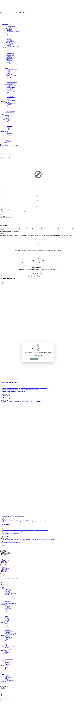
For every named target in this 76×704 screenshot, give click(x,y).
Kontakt (3, 567)
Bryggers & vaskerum (9, 659)
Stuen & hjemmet (8, 657)
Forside (1, 145)
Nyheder (4, 681)
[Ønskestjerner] (24, 521)
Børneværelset (7, 654)
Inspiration (4, 559)
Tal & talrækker (8, 590)
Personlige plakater (6, 627)
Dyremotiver (7, 618)
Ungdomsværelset (8, 655)
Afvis (42, 358)
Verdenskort (7, 594)
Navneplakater (7, 591)
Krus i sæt (7, 679)
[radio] (38, 174)
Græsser (6, 624)
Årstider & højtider (5, 665)
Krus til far (7, 676)
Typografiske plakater (9, 641)
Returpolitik (4, 569)
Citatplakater (7, 636)
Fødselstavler (7, 592)
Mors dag (6, 673)
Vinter (6, 669)
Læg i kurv (29, 215)
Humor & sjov (7, 638)
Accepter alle (33, 358)
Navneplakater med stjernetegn (10, 593)
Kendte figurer (7, 598)
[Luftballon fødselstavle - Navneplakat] (24, 389)
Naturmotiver (4, 615)
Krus (3, 674)
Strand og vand (7, 621)
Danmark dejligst (8, 608)
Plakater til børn (8, 145)
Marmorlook (7, 612)
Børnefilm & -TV (8, 662)
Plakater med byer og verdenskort (8, 646)
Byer (6, 645)
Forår (6, 666)
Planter (6, 625)
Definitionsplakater (8, 637)
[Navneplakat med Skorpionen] (28, 539)
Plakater (5, 145)
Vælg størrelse (2, 157)
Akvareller (7, 607)
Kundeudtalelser (5, 561)
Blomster (6, 623)
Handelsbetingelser (6, 568)
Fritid (3, 660)
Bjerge (6, 617)
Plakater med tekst (5, 635)
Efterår (6, 668)
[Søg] (3, 586)
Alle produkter (5, 562)
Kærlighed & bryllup (9, 631)
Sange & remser (8, 644)
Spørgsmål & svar (5, 560)
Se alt (3, 587)
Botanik (6, 616)
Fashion (6, 642)
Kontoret (6, 653)
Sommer (6, 667)
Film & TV (7, 602)
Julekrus (6, 678)
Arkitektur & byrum (8, 649)
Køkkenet (6, 651)
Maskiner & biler (8, 599)
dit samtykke (34, 352)
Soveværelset (7, 656)
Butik (3, 145)
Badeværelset (7, 652)
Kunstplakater (5, 604)
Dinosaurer (7, 596)
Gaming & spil (7, 601)
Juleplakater (7, 670)
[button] (11, 113)
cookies (34, 350)
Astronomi (7, 595)
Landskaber (7, 619)
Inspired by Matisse (8, 611)
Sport (6, 663)
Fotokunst (6, 609)
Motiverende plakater (9, 640)
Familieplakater (8, 628)
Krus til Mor (7, 675)
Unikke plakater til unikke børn (10, 603)
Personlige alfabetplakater (9, 634)
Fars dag (6, 671)
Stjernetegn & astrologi (9, 680)
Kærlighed (7, 639)
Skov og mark (7, 620)
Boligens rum (4, 650)
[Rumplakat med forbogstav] (25, 531)
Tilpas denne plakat (6, 385)
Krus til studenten (8, 677)
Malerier (6, 605)
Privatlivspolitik (5, 570)
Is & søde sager (8, 597)
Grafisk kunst (7, 610)
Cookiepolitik (4, 571)
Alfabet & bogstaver (8, 589)
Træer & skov (7, 626)
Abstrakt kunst (7, 606)
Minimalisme (7, 613)
